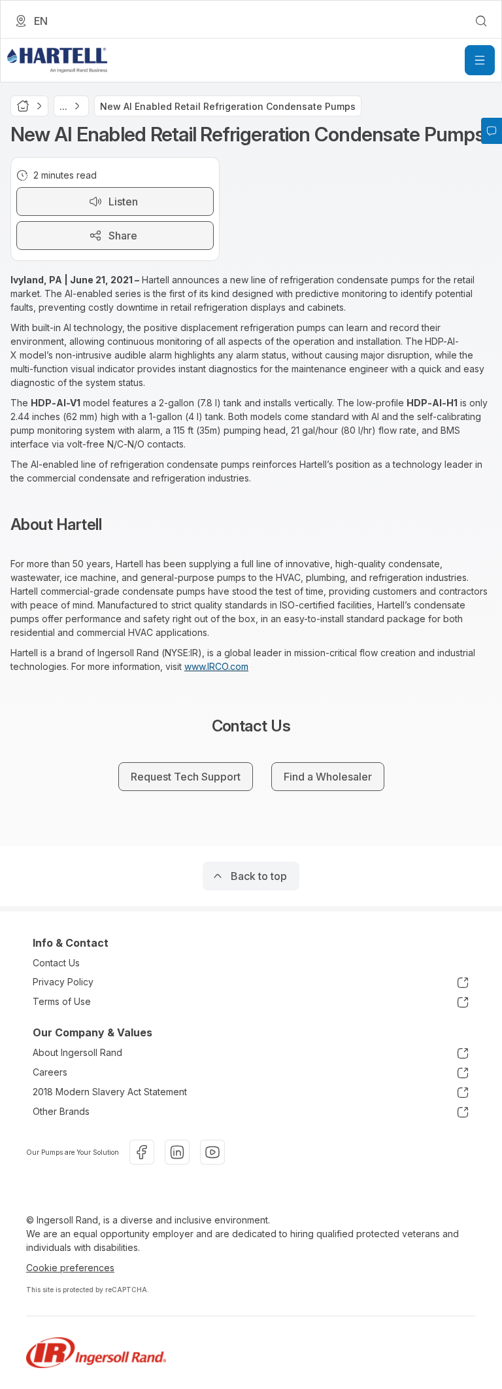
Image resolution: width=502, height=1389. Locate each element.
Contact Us (56, 962)
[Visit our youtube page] (212, 1152)
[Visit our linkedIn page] (177, 1152)
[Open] (480, 60)
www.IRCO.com (216, 666)
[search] (481, 21)
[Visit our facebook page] (141, 1152)
